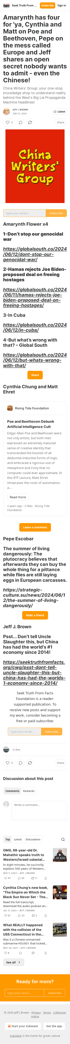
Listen (61, 111)
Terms (47, 1012)
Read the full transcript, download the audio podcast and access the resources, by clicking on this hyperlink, (25, 904)
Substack (16, 1036)
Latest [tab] (18, 839)
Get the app (54, 1026)
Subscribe (47, 5)
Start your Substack (24, 1026)
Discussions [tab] (33, 839)
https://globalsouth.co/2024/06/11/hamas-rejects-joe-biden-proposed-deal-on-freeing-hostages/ (35, 297)
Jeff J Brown (20, 109)
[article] (35, 864)
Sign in (62, 5)
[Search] (63, 839)
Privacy (36, 1012)
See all (11, 962)
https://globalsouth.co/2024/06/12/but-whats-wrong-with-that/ (35, 360)
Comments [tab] (12, 791)
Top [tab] (7, 839)
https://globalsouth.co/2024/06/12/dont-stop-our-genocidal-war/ (35, 254)
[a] (60, 855)
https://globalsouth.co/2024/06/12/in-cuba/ (35, 327)
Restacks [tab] (28, 791)
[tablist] (20, 791)
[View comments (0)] (20, 122)
